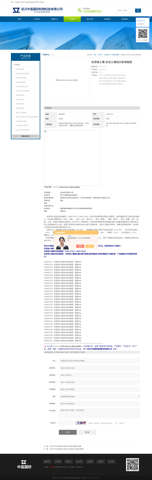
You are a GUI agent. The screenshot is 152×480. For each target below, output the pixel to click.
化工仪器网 (71, 467)
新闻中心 (54, 19)
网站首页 (47, 461)
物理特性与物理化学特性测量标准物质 (27, 117)
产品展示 (72, 19)
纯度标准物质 (20, 108)
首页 (19, 19)
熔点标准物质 (20, 99)
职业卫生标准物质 (21, 78)
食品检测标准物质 (21, 121)
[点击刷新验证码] (80, 423)
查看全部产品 (26, 136)
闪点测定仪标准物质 (22, 125)
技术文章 (89, 19)
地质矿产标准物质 (21, 112)
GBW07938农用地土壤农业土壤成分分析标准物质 (67, 449)
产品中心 (100, 54)
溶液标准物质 (20, 95)
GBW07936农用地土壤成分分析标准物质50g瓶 (65, 446)
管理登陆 (57, 467)
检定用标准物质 (20, 82)
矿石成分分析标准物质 (22, 130)
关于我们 (111, 461)
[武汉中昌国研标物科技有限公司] (44, 10)
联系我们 (125, 19)
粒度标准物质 (20, 104)
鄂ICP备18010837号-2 (94, 478)
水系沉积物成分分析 (22, 86)
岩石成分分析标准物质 (22, 91)
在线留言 (107, 19)
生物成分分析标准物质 (22, 73)
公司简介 (37, 19)
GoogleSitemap (79, 467)
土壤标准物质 (20, 69)
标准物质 (17, 65)
